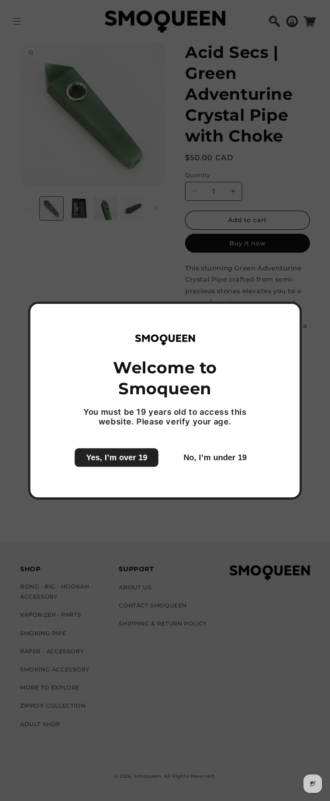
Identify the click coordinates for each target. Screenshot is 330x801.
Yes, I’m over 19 (116, 457)
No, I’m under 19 (215, 457)
